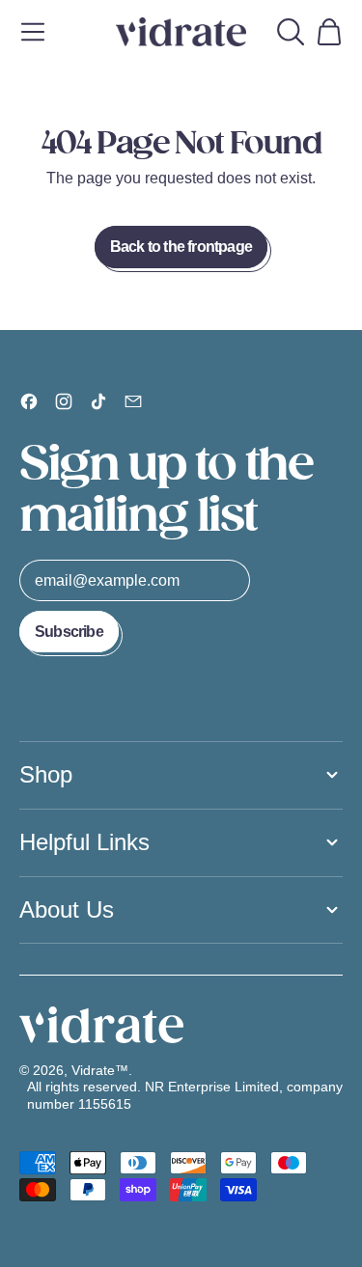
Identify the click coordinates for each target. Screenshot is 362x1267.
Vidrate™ (99, 1070)
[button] (290, 31)
